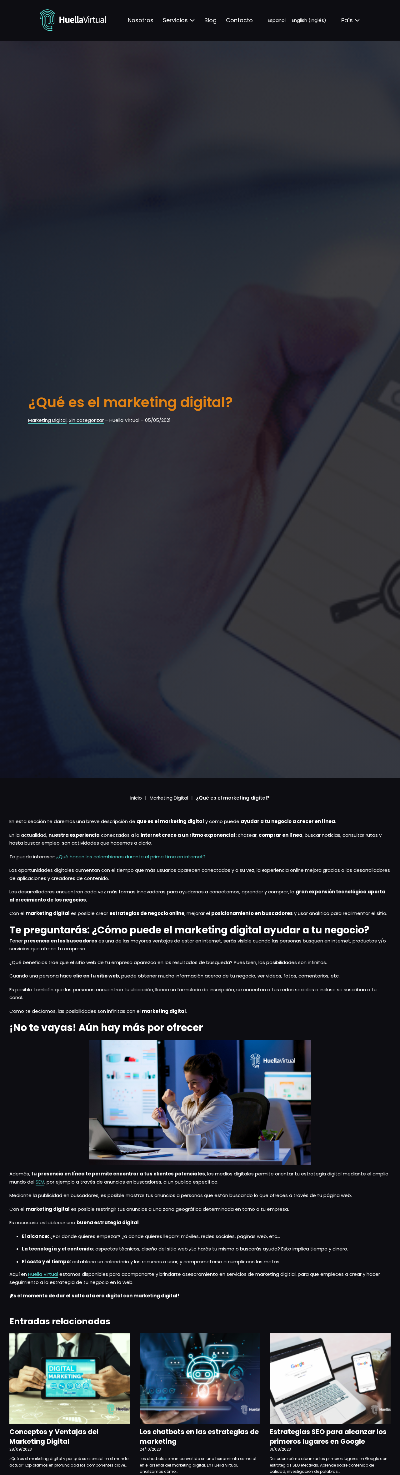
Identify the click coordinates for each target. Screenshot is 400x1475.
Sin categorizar (86, 420)
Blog (210, 20)
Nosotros (140, 20)
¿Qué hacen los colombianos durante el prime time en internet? (131, 856)
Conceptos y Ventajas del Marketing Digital (53, 1436)
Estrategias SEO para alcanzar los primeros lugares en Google (328, 1436)
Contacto (239, 20)
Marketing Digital (47, 420)
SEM (40, 1182)
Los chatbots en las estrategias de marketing (199, 1436)
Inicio (136, 798)
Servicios (175, 20)
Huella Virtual (43, 1274)
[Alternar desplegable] (192, 20)
